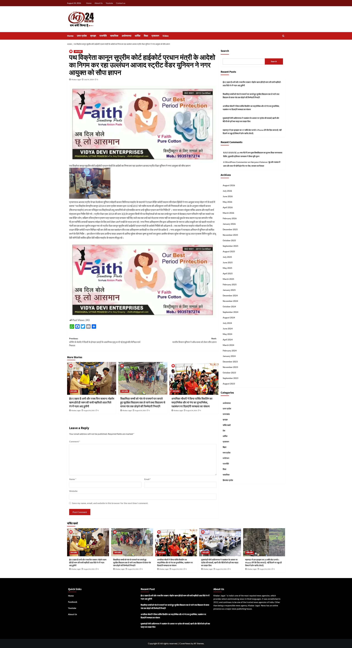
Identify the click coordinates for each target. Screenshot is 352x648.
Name (72, 479)
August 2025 (229, 251)
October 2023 (229, 372)
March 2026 (228, 213)
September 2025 (230, 246)
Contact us (120, 3)
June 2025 (228, 262)
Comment (74, 441)
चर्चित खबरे (227, 425)
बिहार (224, 447)
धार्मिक (137, 36)
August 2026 (229, 185)
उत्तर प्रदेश (82, 36)
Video (166, 36)
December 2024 (230, 295)
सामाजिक (114, 36)
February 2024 (230, 350)
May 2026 (227, 202)
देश (224, 430)
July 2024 (227, 323)
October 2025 (229, 240)
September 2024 (230, 312)
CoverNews (184, 643)
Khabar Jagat (76, 79)
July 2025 (227, 257)
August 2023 (229, 383)
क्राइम (93, 36)
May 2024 (227, 334)
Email (147, 479)
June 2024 (228, 328)
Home (88, 3)
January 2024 (229, 356)
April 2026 (228, 207)
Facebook (72, 602)
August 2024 (229, 317)
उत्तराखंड (226, 414)
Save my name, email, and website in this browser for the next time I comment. (110, 503)
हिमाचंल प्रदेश (228, 480)
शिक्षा (146, 36)
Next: (194, 340)
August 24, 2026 (89, 410)
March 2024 (228, 345)
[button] (283, 35)
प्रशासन (155, 36)
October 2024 (229, 306)
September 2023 (230, 378)
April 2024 (228, 339)
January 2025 (229, 290)
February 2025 (230, 284)
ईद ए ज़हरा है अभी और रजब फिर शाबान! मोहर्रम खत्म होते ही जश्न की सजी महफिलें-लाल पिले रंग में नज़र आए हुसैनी (91, 402)
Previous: (104, 342)
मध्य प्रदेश (226, 452)
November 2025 (230, 235)
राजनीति (103, 36)
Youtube (109, 3)
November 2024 (230, 301)
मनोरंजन (226, 458)
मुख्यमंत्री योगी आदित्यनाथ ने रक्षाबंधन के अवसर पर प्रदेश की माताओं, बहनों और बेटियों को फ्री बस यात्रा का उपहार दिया (251, 120)
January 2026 (229, 224)
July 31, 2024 (89, 79)
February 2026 (230, 218)
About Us (99, 3)
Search (225, 51)
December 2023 (230, 361)
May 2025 (227, 268)
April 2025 (228, 273)
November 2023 (230, 367)
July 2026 (227, 191)
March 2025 (228, 279)
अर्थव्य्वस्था (126, 36)
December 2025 (230, 229)
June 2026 (228, 196)
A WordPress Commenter (235, 162)
